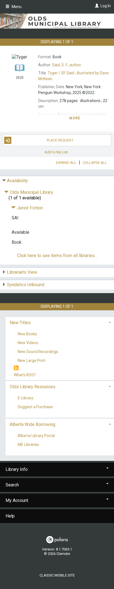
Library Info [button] (17, 469)
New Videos (28, 343)
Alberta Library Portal (36, 435)
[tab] (60, 322)
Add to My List (56, 152)
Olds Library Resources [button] (32, 386)
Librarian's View (22, 272)
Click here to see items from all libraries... (57, 255)
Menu (16, 6)
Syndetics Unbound (25, 284)
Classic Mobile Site (57, 575)
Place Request (60, 140)
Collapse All (95, 163)
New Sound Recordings (38, 352)
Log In (105, 6)
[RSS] (16, 368)
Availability (17, 180)
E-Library (25, 398)
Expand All (66, 163)
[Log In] (96, 6)
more (74, 118)
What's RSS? (25, 375)
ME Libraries (28, 444)
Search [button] (12, 485)
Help (10, 516)
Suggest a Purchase (35, 407)
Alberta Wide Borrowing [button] (32, 424)
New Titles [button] (20, 322)
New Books (27, 334)
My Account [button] (17, 500)
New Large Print (31, 361)
